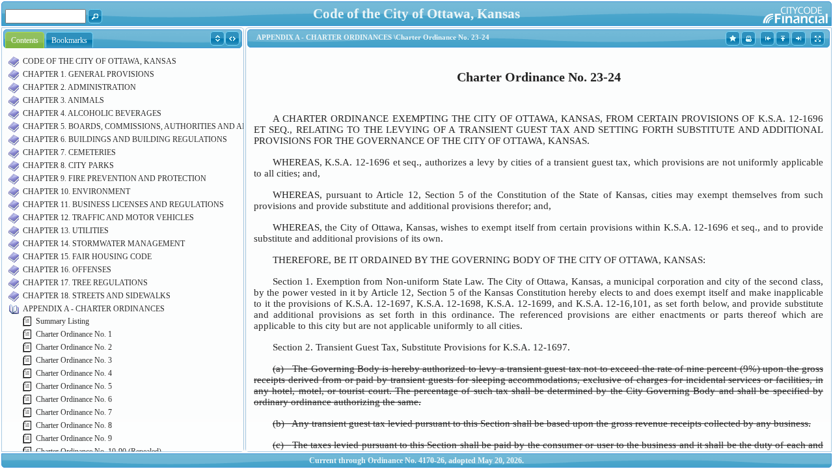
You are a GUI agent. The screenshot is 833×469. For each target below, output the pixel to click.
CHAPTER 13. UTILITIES (66, 230)
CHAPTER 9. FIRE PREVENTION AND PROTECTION (114, 178)
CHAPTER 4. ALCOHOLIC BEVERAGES (92, 113)
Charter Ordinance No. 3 (74, 360)
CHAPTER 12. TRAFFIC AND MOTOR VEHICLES (108, 217)
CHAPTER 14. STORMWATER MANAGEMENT (104, 243)
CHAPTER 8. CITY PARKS (68, 165)
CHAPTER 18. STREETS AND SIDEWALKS (97, 295)
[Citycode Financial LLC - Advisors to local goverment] (770, 13)
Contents (24, 40)
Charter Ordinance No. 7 (74, 412)
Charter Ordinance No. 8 (74, 425)
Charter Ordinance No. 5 (74, 386)
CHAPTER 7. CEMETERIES (69, 152)
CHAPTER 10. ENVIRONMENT (76, 191)
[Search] (95, 15)
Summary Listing (62, 321)
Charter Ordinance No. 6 (74, 399)
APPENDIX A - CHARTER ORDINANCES (94, 308)
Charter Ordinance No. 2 (74, 347)
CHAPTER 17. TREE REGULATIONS (85, 282)
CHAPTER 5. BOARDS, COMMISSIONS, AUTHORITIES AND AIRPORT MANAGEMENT (176, 126)
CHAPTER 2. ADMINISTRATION (79, 87)
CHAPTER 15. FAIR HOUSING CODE (87, 256)
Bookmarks (69, 40)
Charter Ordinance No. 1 (74, 334)
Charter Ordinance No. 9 (74, 438)
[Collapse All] (232, 37)
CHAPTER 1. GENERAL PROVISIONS (88, 74)
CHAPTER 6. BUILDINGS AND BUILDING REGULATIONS (125, 139)
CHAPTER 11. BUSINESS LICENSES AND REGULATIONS (123, 204)
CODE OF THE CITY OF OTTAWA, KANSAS (99, 61)
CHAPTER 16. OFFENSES (67, 269)
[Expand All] (217, 37)
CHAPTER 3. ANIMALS (63, 100)
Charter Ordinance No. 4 (74, 373)
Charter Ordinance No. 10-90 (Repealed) (98, 451)
